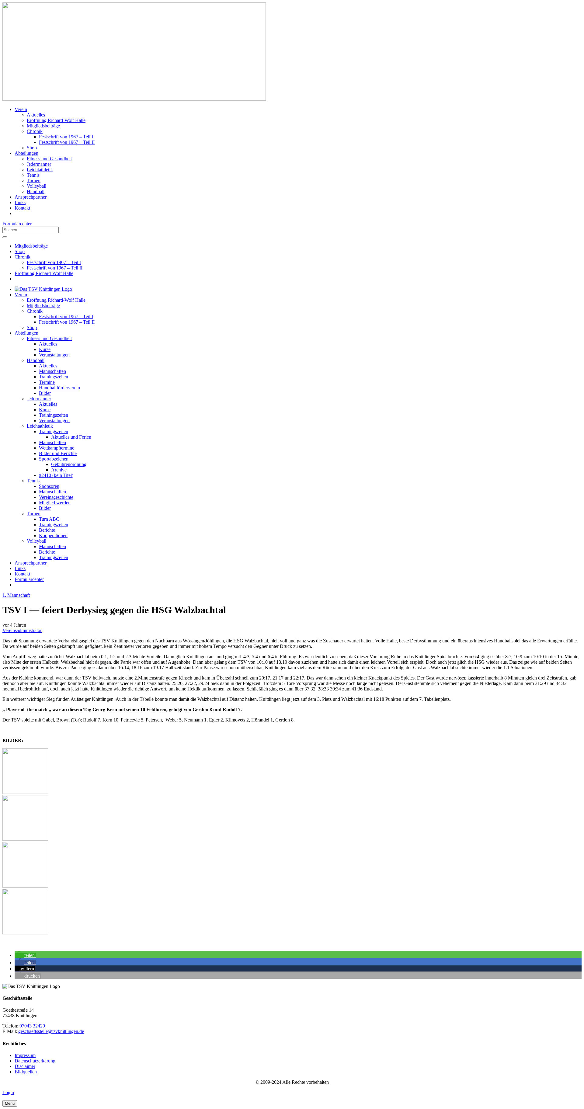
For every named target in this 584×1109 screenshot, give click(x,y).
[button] (25, 955)
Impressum (25, 1055)
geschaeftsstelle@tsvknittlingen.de (51, 1031)
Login (8, 1092)
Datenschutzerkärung (35, 1060)
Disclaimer (25, 1066)
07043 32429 (32, 1025)
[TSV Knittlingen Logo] (134, 99)
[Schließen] (4, 237)
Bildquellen (26, 1071)
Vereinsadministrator (22, 630)
